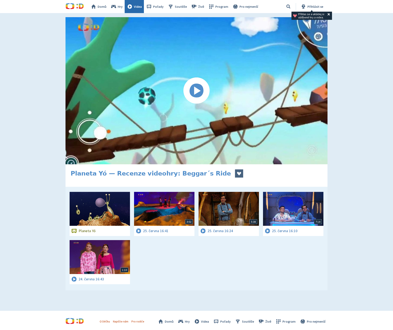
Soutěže (181, 6)
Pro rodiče (137, 321)
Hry (120, 6)
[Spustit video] (197, 90)
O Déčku (105, 321)
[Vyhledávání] (288, 6)
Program (221, 6)
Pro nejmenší (248, 6)
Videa (138, 6)
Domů (102, 6)
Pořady (158, 6)
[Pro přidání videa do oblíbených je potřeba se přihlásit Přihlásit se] (239, 173)
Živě (201, 6)
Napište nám (120, 321)
